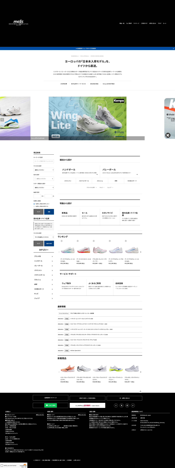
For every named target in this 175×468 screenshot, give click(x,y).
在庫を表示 (49, 243)
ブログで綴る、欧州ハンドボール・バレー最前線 (76, 313)
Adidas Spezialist (69, 350)
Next (173, 120)
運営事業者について (137, 411)
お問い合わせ (152, 23)
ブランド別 (37, 256)
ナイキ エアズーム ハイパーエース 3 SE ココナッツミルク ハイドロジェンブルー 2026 (85, 329)
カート (164, 23)
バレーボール (38, 265)
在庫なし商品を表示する (41, 206)
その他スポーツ (39, 289)
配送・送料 (50, 411)
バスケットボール (39, 275)
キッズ (36, 293)
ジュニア (37, 298)
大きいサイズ (107, 213)
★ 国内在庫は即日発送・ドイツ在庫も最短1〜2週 (85, 48)
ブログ (159, 23)
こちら (108, 422)
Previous (2, 120)
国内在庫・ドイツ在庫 (130, 214)
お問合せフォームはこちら (146, 430)
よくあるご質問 (95, 283)
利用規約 (69, 460)
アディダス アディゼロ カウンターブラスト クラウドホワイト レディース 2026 (83, 334)
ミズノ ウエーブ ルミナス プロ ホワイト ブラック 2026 (77, 340)
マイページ (136, 23)
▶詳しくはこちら (40, 414)
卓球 (35, 284)
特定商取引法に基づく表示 (58, 460)
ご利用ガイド (144, 23)
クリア (38, 212)
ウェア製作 (129, 23)
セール (84, 213)
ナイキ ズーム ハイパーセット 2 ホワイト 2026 (75, 318)
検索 (49, 212)
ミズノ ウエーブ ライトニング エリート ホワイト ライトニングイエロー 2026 (82, 324)
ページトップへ (140, 391)
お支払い (8, 411)
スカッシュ (37, 279)
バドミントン (38, 270)
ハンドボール (38, 261)
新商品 (64, 213)
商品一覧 (122, 23)
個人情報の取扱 (46, 460)
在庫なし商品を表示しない (42, 204)
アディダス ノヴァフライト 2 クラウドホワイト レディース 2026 (79, 345)
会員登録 (119, 283)
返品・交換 (92, 411)
